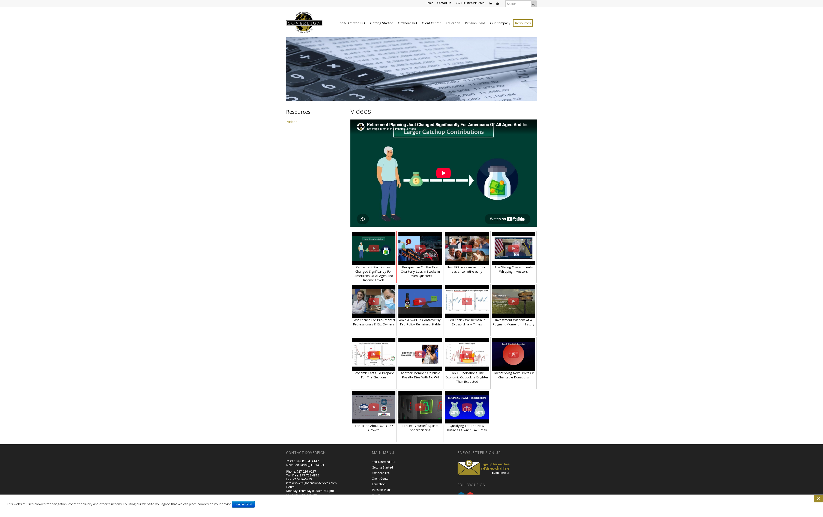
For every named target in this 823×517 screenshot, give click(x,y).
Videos (292, 121)
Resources (523, 23)
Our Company (500, 23)
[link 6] (304, 22)
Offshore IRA (407, 23)
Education (453, 23)
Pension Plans (475, 23)
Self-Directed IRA (352, 23)
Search (533, 3)
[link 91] (484, 467)
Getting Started (381, 23)
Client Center (431, 23)
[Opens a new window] (491, 3)
